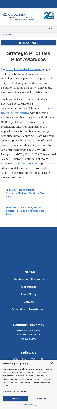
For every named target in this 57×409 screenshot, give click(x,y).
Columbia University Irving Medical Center (28, 4)
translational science (25, 163)
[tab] (28, 193)
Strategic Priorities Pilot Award (23, 69)
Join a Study (28, 294)
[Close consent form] (51, 363)
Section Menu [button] (30, 42)
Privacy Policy (27, 405)
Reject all (41, 398)
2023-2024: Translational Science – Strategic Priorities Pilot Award (25, 193)
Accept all (15, 398)
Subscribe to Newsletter (29, 310)
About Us (7, 35)
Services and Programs (28, 279)
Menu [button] (50, 28)
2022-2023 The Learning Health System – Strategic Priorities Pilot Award (25, 211)
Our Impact (28, 286)
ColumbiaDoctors (28, 254)
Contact (28, 301)
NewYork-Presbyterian (28, 245)
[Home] (28, 16)
